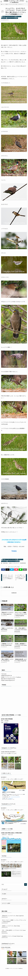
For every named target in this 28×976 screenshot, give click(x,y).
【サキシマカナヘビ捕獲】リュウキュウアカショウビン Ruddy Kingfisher (14, 922)
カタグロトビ (19, 16)
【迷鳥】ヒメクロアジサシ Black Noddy (11, 926)
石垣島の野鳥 (5, 563)
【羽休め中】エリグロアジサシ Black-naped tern (13, 916)
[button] (3, 569)
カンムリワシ (4, 18)
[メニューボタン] (1, 1)
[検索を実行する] (25, 884)
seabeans (14, 592)
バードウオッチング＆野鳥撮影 (12, 18)
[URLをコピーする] (25, 569)
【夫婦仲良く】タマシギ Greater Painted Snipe (12, 937)
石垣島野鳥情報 (23, 563)
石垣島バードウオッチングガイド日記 (9, 16)
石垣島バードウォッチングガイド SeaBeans (14, 1)
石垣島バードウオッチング (14, 563)
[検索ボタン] (27, 1)
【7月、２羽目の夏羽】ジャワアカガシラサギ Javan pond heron (14, 932)
